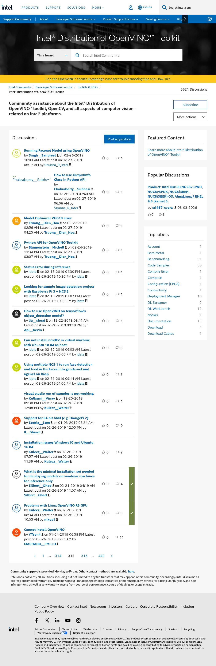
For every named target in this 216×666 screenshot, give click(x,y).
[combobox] (126, 55)
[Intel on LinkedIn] (57, 620)
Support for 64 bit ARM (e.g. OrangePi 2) (56, 418)
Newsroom (98, 606)
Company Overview (49, 606)
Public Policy (44, 611)
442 (101, 555)
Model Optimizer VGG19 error (48, 218)
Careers (131, 606)
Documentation (159, 320)
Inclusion (187, 606)
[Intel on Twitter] (47, 620)
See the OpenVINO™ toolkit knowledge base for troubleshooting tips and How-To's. (108, 78)
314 (58, 555)
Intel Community (20, 87)
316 (84, 555)
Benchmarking (158, 258)
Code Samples (159, 265)
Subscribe (190, 104)
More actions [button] (186, 116)
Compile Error (158, 271)
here (131, 571)
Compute (155, 277)
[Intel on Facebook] (36, 620)
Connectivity (157, 290)
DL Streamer (157, 302)
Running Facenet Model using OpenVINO (57, 150)
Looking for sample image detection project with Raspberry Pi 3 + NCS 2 (59, 289)
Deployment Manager (164, 296)
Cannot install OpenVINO (44, 529)
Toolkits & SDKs (87, 87)
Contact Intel (77, 606)
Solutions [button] (76, 7)
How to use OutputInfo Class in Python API (72, 177)
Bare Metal (156, 252)
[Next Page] (111, 556)
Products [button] (30, 7)
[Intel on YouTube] (68, 620)
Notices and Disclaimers (48, 645)
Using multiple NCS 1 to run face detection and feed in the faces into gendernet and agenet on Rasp (58, 369)
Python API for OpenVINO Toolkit (51, 242)
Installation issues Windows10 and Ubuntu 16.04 (58, 444)
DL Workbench (159, 308)
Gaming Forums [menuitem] (156, 19)
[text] (149, 214)
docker (153, 314)
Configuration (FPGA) (164, 283)
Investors (116, 606)
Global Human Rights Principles (64, 648)
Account (154, 246)
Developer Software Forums (54, 87)
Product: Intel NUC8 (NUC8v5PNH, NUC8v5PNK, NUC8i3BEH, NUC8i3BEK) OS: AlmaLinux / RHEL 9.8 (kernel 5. (175, 194)
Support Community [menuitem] (17, 19)
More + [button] (98, 7)
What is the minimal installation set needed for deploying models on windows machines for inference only (59, 476)
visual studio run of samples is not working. (59, 393)
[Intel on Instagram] (78, 620)
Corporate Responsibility (159, 606)
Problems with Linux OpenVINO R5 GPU (56, 505)
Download (155, 327)
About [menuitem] (44, 19)
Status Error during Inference (47, 267)
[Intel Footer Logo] (14, 628)
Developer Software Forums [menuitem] (74, 19)
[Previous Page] (35, 556)
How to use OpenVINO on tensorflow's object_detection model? (55, 313)
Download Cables (161, 333)
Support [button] (53, 7)
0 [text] (152, 214)
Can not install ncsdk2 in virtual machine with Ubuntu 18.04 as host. (57, 342)
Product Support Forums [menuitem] (119, 19)
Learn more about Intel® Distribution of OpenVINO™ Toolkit (175, 152)
